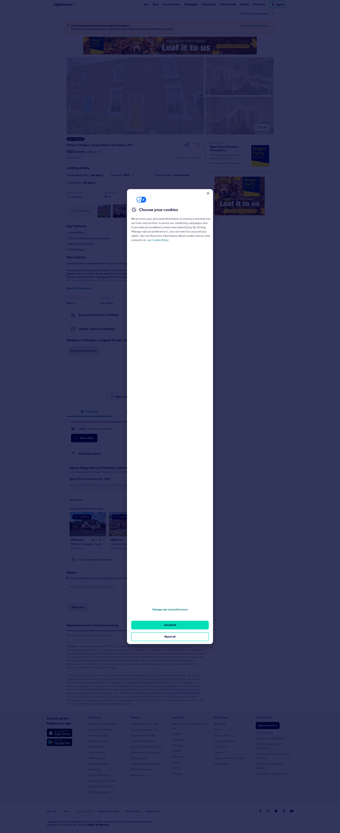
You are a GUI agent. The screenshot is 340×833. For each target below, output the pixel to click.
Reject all (170, 636)
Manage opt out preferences (170, 609)
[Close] (208, 193)
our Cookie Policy (158, 240)
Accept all (170, 625)
